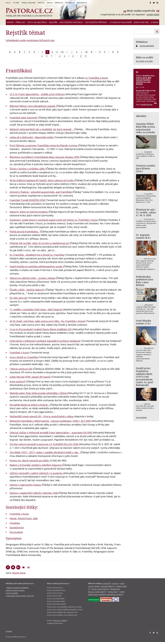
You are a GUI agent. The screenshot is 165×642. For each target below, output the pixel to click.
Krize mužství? (18, 381)
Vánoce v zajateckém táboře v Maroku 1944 (34, 492)
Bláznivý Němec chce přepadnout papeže (32, 106)
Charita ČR (107, 583)
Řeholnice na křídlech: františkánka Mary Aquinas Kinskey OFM (44, 157)
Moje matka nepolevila (141, 10)
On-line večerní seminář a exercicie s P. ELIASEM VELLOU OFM (44, 444)
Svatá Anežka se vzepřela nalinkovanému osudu (36, 266)
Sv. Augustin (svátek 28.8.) (143, 236)
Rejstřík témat (19, 573)
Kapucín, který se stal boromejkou (29, 211)
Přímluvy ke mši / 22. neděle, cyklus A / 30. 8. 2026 (146, 212)
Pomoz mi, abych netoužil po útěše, (30, 460)
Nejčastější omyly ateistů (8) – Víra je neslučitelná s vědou (42, 416)
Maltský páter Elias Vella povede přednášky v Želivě (38, 393)
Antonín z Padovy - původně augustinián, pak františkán (41, 192)
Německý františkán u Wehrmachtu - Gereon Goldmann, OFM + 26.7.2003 (50, 420)
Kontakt (9, 631)
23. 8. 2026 (148, 61)
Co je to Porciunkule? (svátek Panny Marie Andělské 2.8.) (41, 329)
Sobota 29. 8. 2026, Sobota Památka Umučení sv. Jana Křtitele (143, 81)
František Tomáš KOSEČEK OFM (27, 200)
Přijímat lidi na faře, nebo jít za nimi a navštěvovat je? (40, 243)
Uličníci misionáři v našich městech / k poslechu (36, 473)
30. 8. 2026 (140, 61)
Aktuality (141, 116)
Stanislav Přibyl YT (108, 586)
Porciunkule (16, 532)
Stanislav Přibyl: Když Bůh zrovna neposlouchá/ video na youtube (145, 128)
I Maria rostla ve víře (21, 368)
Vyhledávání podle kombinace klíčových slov (30, 40)
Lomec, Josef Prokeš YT (100, 589)
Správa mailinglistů (147, 46)
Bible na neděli (144, 57)
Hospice (115, 583)
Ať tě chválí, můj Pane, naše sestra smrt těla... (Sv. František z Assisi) (47, 321)
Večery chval (112, 592)
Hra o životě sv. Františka (24, 357)
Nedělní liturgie (146, 104)
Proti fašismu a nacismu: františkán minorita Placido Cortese (43, 145)
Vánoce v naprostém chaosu (25, 484)
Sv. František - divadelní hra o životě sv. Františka (37, 254)
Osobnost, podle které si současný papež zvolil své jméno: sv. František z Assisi (54, 219)
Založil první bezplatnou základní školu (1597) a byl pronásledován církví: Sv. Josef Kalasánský (144, 377)
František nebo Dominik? (24, 117)
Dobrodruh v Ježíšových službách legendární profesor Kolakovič (45, 340)
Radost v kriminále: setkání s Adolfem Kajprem (36, 465)
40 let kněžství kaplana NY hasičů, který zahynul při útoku (42, 180)
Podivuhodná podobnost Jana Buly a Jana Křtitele (144, 281)
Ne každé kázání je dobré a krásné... (30, 404)
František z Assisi (19, 352)
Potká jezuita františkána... (24, 231)
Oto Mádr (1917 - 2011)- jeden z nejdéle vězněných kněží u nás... (45, 452)
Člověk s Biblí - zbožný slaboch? (27, 289)
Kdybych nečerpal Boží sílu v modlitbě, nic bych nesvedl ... (41, 129)
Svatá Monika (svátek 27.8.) (143, 322)
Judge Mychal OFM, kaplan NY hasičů (30, 376)
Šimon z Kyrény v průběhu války (27, 168)
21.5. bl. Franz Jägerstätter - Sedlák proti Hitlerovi (37, 94)
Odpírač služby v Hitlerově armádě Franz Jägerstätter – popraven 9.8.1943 (51, 432)
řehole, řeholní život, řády (24, 518)
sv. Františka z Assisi (96, 77)
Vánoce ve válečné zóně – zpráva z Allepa (32, 278)
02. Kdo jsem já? (18, 297)
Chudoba (15, 523)
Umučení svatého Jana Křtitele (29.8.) (145, 168)
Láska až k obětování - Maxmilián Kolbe (31, 137)
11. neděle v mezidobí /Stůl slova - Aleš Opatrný (36, 309)
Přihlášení (141, 41)
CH (62, 52)
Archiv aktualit (141, 417)
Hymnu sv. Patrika (60, 620)
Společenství (17, 527)
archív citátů (153, 14)
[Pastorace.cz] (29, 12)
